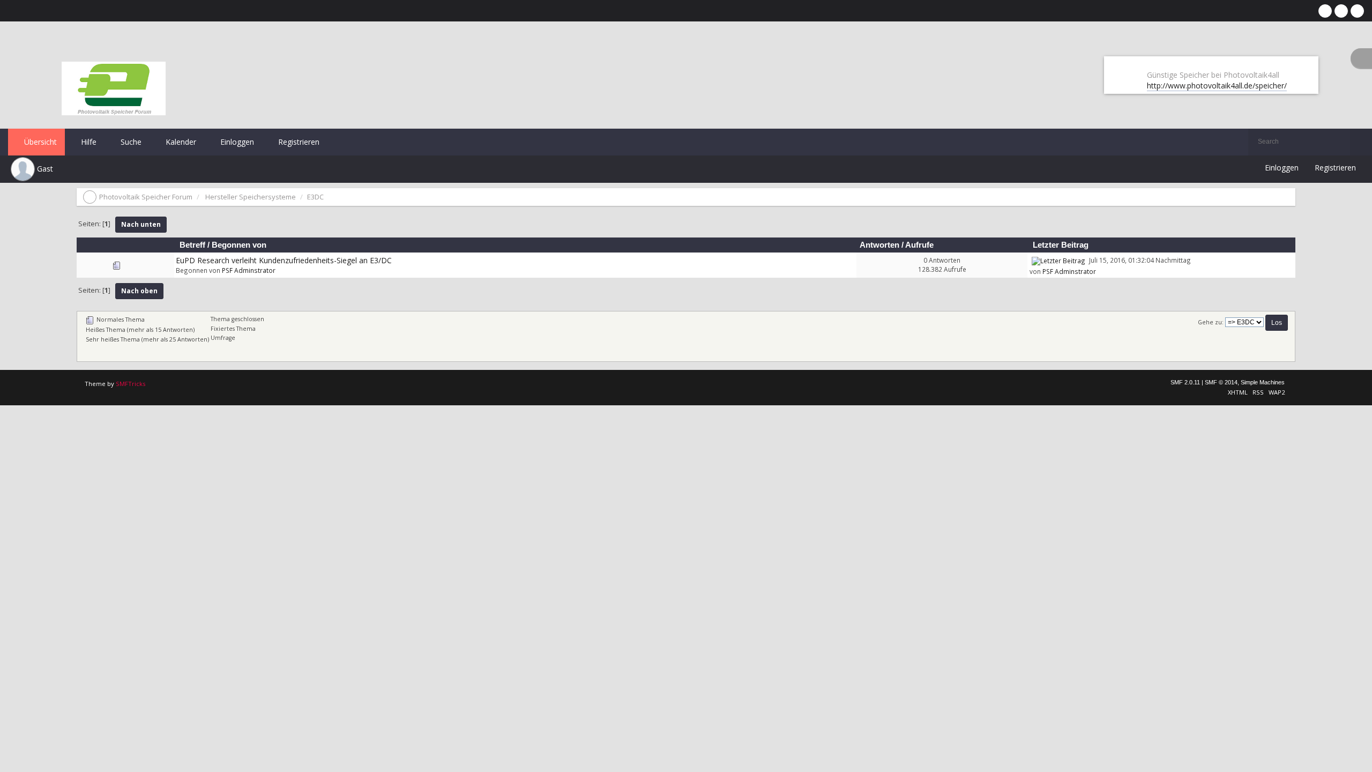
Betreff (192, 245)
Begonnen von (239, 245)
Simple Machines (1263, 382)
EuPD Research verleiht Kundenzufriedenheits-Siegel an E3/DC (284, 260)
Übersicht (39, 142)
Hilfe (87, 142)
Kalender (179, 142)
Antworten (879, 245)
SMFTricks (130, 384)
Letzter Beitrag (1062, 245)
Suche (129, 142)
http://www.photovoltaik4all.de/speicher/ (1217, 85)
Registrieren (297, 142)
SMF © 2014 (1221, 382)
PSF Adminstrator (248, 270)
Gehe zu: (1211, 322)
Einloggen (236, 142)
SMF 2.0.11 (1185, 382)
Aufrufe (919, 245)
